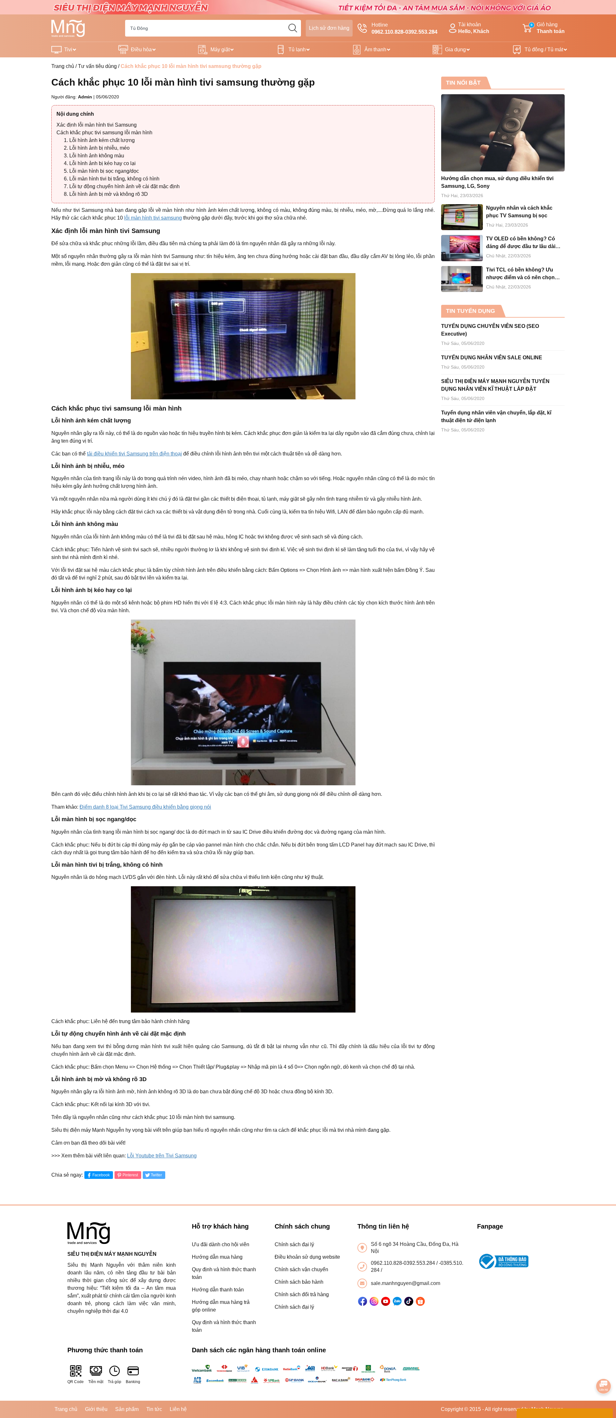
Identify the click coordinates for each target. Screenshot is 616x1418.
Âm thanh (375, 49)
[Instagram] (374, 1301)
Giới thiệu (96, 1409)
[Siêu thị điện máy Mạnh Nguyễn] (308, 7)
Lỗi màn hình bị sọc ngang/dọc (104, 171)
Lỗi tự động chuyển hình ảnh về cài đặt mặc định (124, 186)
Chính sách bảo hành (299, 1282)
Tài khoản (473, 28)
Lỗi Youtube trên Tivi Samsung (162, 1155)
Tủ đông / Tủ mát (544, 49)
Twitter (156, 1175)
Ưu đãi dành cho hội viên (220, 1244)
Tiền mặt (95, 1382)
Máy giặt (220, 49)
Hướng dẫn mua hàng (217, 1257)
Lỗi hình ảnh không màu (96, 155)
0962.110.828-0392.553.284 (403, 1263)
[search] (293, 28)
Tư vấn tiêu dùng (97, 66)
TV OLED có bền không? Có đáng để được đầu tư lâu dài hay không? (520, 243)
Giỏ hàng (548, 28)
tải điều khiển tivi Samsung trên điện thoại (134, 453)
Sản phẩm (127, 1409)
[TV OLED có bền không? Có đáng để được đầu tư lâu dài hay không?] (462, 248)
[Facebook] (362, 1301)
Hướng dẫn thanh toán (218, 1289)
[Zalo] (397, 1301)
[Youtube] (386, 1301)
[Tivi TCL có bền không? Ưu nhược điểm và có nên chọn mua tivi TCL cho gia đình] (462, 279)
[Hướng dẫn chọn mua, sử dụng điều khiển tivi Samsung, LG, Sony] (503, 132)
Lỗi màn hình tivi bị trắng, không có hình (114, 178)
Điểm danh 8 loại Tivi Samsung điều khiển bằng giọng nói (145, 807)
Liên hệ (178, 1409)
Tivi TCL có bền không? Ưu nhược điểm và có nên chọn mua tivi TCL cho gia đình (520, 274)
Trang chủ (62, 66)
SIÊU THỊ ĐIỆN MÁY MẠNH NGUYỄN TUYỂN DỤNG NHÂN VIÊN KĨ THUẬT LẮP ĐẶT (495, 385)
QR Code (75, 1382)
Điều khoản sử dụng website (307, 1257)
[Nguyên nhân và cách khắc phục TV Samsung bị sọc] (462, 217)
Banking (133, 1382)
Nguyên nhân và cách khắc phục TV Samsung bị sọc (519, 211)
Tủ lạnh (297, 49)
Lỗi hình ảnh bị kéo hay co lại (102, 163)
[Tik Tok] (409, 1301)
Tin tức (154, 1409)
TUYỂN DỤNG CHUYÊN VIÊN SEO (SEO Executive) (490, 330)
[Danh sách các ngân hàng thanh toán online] (308, 1374)
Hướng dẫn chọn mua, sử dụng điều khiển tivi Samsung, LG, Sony (497, 182)
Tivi (68, 49)
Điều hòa (141, 49)
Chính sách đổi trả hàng (302, 1294)
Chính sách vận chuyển (301, 1269)
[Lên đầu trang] (604, 1368)
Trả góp (114, 1382)
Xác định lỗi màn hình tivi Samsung (96, 125)
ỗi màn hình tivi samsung (153, 218)
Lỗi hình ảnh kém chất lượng (102, 140)
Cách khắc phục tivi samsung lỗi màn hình (104, 132)
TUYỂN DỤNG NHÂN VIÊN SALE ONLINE (491, 357)
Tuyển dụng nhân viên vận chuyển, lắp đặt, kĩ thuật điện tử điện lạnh (496, 416)
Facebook (101, 1175)
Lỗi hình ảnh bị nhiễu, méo (99, 148)
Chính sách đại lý (294, 1244)
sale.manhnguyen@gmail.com (405, 1283)
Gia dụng (455, 49)
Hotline (404, 28)
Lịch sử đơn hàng (329, 28)
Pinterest (130, 1175)
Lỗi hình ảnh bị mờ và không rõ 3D (108, 194)
